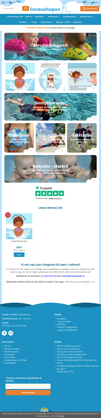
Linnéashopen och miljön (15, 360)
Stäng (62, 416)
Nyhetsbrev (9, 354)
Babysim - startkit (63, 22)
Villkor (78, 2)
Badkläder (39, 17)
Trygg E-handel (64, 321)
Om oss (7, 346)
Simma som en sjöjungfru (68, 349)
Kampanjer (77, 22)
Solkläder (23, 22)
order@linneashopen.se (19, 314)
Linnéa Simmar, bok (15, 17)
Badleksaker (53, 17)
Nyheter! (29, 17)
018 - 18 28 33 (24, 319)
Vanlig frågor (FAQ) (65, 371)
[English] (5, 2)
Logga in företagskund (90, 2)
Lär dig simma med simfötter (70, 352)
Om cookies (9, 357)
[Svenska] (3, 2)
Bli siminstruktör (11, 352)
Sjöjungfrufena (86, 17)
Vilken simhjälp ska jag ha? (69, 346)
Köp (19, 255)
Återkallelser (10, 363)
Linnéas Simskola (12, 349)
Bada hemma (46, 22)
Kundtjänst (11, 2)
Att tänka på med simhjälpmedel (71, 354)
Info (58, 416)
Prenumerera (28, 392)
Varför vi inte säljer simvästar (70, 357)
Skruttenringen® (50, 45)
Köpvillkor (61, 324)
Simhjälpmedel (69, 17)
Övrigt (34, 22)
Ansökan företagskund (67, 327)
